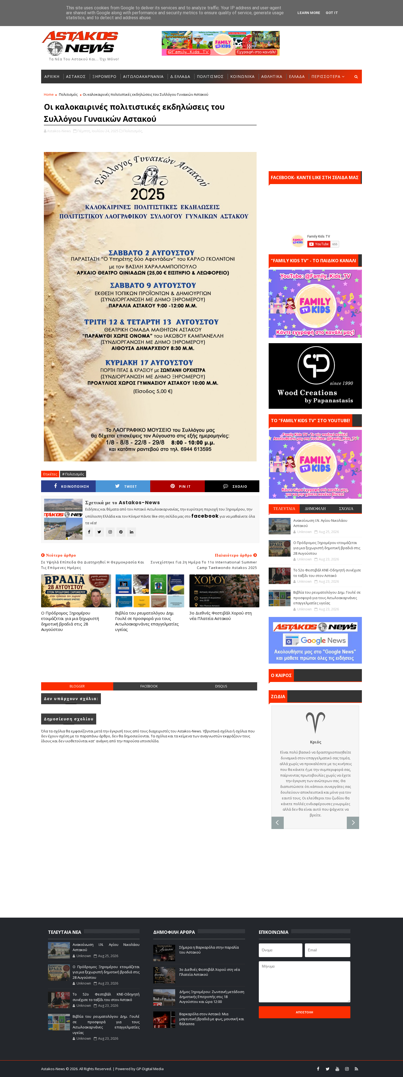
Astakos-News (53, 1068)
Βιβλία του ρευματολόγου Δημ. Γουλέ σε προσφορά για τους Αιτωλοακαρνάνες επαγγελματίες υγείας (147, 621)
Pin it (185, 486)
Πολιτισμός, (133, 130)
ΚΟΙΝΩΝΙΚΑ (242, 76)
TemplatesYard (205, 1068)
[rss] (356, 1069)
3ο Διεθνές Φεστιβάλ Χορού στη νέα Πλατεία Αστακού (220, 615)
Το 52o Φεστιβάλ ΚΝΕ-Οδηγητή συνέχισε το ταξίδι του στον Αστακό (327, 573)
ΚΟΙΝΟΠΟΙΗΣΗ (75, 486)
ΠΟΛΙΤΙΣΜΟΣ (210, 76)
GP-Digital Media (260, 1068)
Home (49, 94)
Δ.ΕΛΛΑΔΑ (180, 76)
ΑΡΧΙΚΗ (51, 76)
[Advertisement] (150, 662)
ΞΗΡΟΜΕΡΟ (104, 76)
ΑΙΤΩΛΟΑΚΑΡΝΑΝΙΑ (143, 76)
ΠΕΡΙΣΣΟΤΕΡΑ (325, 76)
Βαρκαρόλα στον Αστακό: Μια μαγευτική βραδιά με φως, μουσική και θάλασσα (211, 1018)
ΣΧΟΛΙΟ (239, 486)
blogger (77, 686)
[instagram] (347, 1069)
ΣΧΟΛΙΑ (346, 508)
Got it (332, 13)
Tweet (130, 486)
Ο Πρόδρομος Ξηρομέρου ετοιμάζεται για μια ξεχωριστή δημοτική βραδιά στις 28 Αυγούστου (70, 621)
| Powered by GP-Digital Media (138, 1068)
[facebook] (318, 1069)
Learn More (308, 13)
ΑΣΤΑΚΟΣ (76, 76)
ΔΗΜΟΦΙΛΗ (315, 508)
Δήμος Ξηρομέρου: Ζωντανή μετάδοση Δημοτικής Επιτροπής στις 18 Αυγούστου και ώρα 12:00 (211, 996)
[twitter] (327, 1069)
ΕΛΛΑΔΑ (297, 76)
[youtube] (337, 1069)
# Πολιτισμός (73, 474)
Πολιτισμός (68, 94)
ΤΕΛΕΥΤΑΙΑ (284, 508)
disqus (221, 686)
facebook (149, 686)
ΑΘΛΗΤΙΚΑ (271, 76)
